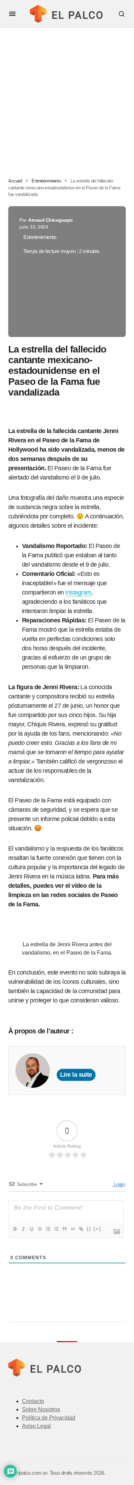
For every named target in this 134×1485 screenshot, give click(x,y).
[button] (12, 14)
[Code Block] (72, 1229)
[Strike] (39, 1229)
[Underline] (31, 1229)
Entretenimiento (46, 180)
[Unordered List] (56, 1229)
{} (89, 1228)
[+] (97, 1228)
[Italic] (23, 1229)
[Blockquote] (64, 1229)
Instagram (78, 592)
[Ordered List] (48, 1229)
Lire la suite (76, 1074)
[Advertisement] (67, 98)
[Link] (81, 1229)
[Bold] (15, 1229)
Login (118, 1184)
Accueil (15, 180)
